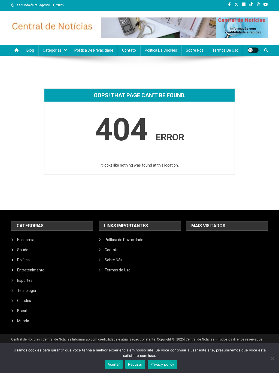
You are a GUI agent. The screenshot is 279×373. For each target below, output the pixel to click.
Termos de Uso (225, 50)
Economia (25, 240)
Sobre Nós (195, 50)
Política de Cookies (161, 50)
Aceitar (114, 364)
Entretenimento (30, 270)
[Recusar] (272, 358)
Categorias (52, 50)
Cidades (24, 300)
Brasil (22, 311)
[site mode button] (253, 50)
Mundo (23, 321)
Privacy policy (162, 364)
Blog (30, 50)
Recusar (135, 364)
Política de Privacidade (93, 50)
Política (23, 260)
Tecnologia (26, 290)
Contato (129, 50)
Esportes (24, 280)
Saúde (22, 250)
